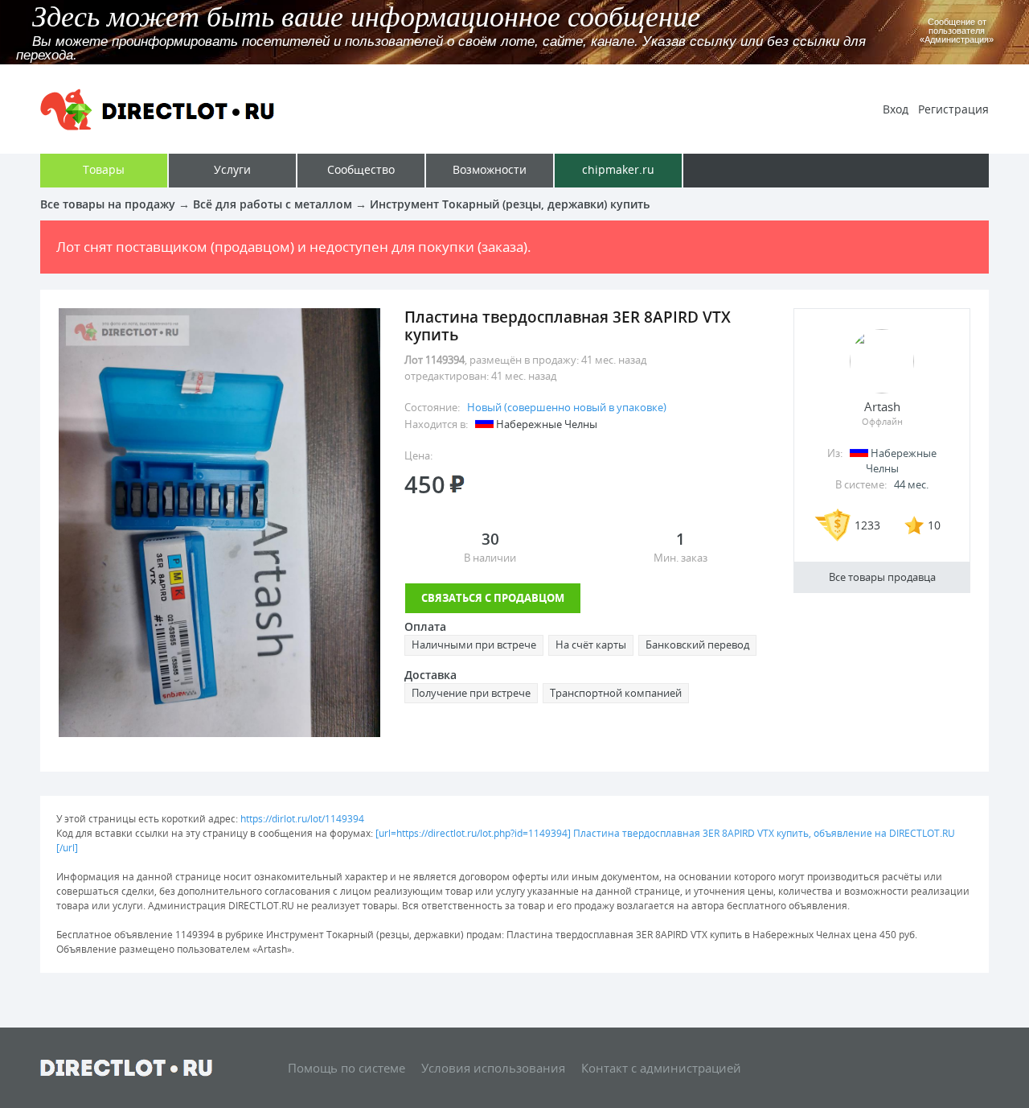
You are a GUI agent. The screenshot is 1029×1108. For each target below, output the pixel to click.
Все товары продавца (882, 577)
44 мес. (911, 484)
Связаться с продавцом (492, 598)
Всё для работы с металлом (272, 204)
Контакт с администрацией (661, 1068)
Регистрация (953, 109)
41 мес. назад (613, 359)
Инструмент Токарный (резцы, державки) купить (510, 204)
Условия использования (493, 1068)
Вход (895, 109)
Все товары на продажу (107, 204)
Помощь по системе (346, 1068)
